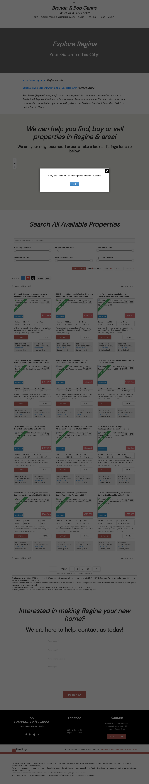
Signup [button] (40, 278)
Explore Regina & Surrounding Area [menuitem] (58, 17)
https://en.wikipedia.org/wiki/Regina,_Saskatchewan (49, 87)
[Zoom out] (15, 163)
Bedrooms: (104, 247)
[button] (26, 734)
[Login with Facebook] (23, 280)
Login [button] (48, 278)
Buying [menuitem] (81, 17)
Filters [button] (129, 269)
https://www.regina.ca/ (34, 80)
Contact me (116, 736)
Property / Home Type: (64, 247)
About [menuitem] (111, 17)
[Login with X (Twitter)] (33, 280)
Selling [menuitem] (92, 17)
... (82, 569)
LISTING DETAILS (21, 337)
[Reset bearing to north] (15, 167)
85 (88, 569)
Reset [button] (118, 269)
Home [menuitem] (35, 17)
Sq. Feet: (105, 258)
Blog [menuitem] (103, 17)
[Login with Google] (28, 280)
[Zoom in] (15, 160)
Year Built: (64, 258)
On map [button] (107, 269)
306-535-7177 (39, 348)
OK (74, 184)
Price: (22, 247)
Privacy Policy (105, 750)
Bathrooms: (22, 258)
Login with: (16, 278)
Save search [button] (77, 269)
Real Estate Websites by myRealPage (124, 750)
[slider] (15, 250)
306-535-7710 (19, 348)
